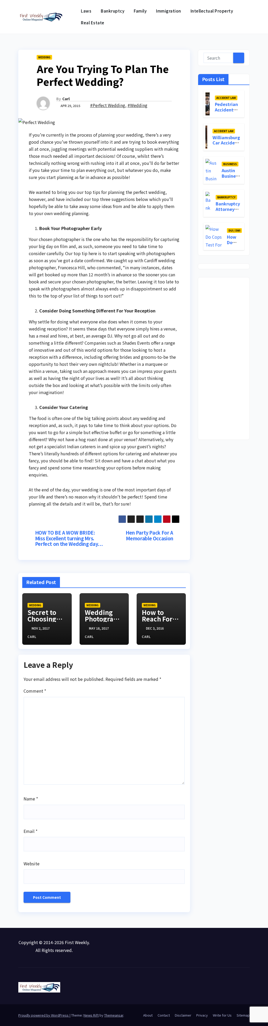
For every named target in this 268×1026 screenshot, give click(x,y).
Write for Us (222, 1015)
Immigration (168, 11)
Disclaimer (183, 1015)
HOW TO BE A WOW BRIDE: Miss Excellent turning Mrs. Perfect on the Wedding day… (69, 538)
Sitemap (243, 1015)
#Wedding (137, 105)
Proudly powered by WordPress (43, 1015)
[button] (246, 17)
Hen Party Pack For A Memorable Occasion (149, 535)
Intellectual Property (212, 11)
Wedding (44, 57)
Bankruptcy (112, 11)
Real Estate (92, 22)
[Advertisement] (223, 358)
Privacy (202, 1015)
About (148, 1015)
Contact (164, 1015)
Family (140, 11)
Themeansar (113, 1015)
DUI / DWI (234, 230)
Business (230, 164)
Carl (66, 98)
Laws (86, 11)
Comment (35, 691)
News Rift (91, 1015)
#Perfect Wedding (107, 105)
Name (31, 798)
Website (32, 863)
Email (30, 831)
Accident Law (226, 98)
